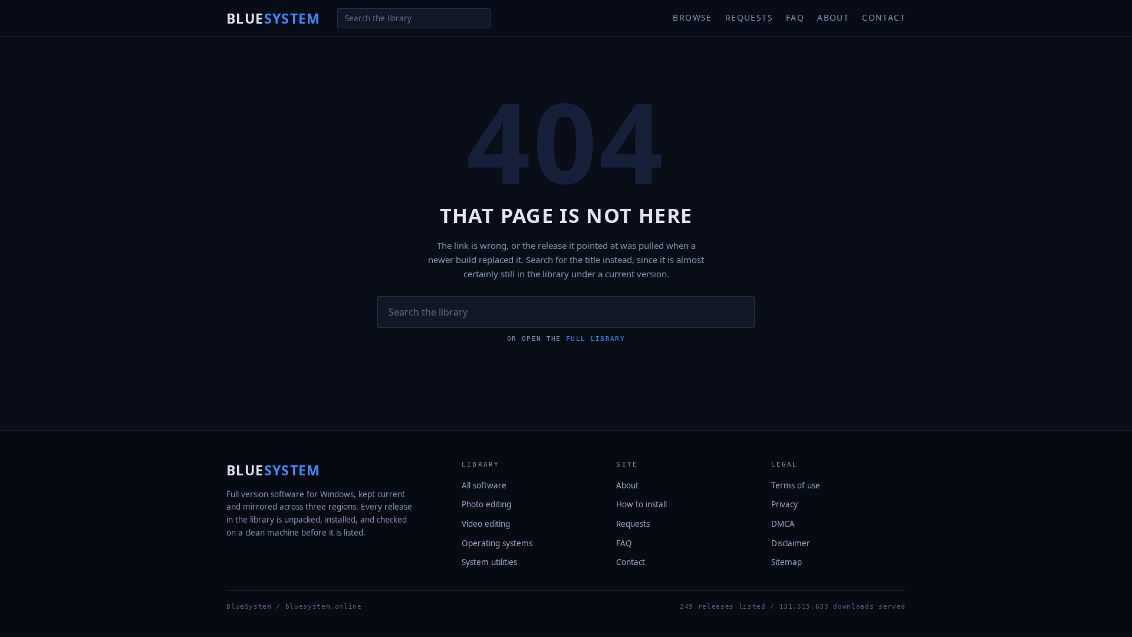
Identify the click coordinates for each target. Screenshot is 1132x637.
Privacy (784, 504)
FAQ (795, 17)
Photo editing (486, 504)
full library (595, 339)
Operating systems (497, 543)
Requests (749, 17)
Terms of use (795, 485)
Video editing (486, 523)
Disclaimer (790, 543)
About (833, 17)
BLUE (273, 18)
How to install (641, 504)
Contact (884, 17)
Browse (692, 17)
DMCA (783, 523)
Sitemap (786, 562)
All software (484, 485)
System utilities (489, 562)
